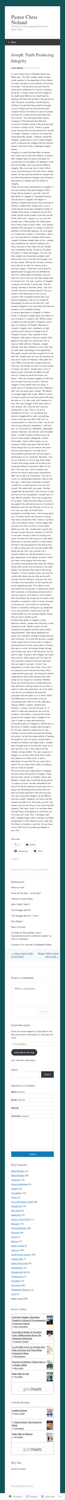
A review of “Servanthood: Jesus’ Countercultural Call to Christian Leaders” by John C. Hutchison (31, 935)
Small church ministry (21, 1254)
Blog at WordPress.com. (22, 1485)
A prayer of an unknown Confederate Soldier (31, 944)
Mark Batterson (19, 1356)
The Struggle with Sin (21, 910)
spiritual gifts (17, 1258)
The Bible (15, 1280)
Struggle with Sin (19, 1272)
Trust (13, 1294)
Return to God (17, 887)
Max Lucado (18, 1368)
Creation (15, 1188)
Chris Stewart (19, 1428)
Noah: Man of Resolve (22, 1433)
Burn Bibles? (17, 921)
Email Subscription (20, 1025)
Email (18, 1099)
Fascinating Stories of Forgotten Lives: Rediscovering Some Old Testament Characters (26, 1335)
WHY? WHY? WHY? (20, 904)
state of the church (19, 1263)
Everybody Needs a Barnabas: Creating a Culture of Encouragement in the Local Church (29, 1320)
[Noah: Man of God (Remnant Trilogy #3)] (50, 1380)
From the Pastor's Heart (22, 1201)
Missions (15, 1223)
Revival (14, 1241)
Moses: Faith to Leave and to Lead (48, 955)
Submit (32, 1154)
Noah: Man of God (20, 1373)
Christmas (16, 1179)
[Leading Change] (50, 1416)
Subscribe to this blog (24, 1052)
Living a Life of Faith (39, 869)
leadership (16, 1214)
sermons (15, 1250)
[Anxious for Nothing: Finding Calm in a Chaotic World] (50, 1368)
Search (14, 1069)
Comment (43, 1011)
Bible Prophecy (18, 1170)
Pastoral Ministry (19, 1228)
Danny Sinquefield (21, 1326)
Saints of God (17, 1245)
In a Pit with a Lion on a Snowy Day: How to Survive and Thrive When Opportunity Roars (28, 1350)
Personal (15, 1232)
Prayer (14, 1236)
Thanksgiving (17, 1276)
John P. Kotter (19, 1413)
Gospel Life (16, 1206)
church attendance (19, 1184)
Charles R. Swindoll (21, 1341)
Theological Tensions (20, 1289)
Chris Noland (17, 68)
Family (14, 1197)
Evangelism (16, 1192)
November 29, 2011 (32, 68)
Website (15, 1107)
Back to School (18, 926)
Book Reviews (17, 1175)
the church (16, 1285)
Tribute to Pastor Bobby (22, 898)
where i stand (17, 1298)
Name (18, 1091)
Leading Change (19, 1410)
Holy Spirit (16, 1210)
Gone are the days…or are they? (26, 893)
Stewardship (16, 1267)
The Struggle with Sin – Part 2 (25, 915)
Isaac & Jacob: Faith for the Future (22, 955)
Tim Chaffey (18, 1377)
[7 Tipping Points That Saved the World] (50, 1428)
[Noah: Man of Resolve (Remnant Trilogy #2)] (50, 1440)
